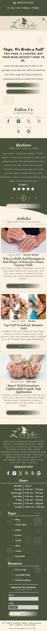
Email (11, 595)
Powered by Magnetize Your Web (22, 628)
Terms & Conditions (23, 580)
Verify (11, 603)
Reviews (18, 535)
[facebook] (8, 473)
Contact (18, 551)
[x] (20, 473)
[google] (38, 473)
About (17, 546)
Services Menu (20, 525)
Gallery (18, 530)
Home (17, 519)
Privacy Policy (21, 570)
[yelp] (32, 473)
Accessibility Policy (22, 575)
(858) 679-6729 (25, 3)
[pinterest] (26, 473)
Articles (18, 540)
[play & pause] (11, 198)
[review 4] (35, 198)
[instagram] (14, 473)
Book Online (20, 556)
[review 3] (29, 198)
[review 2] (23, 198)
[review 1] (17, 198)
